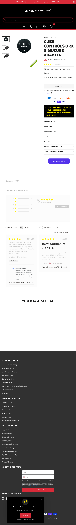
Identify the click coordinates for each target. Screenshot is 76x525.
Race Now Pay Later (8, 368)
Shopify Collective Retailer (10, 420)
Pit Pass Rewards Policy (9, 451)
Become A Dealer (7, 410)
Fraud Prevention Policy (10, 455)
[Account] (44, 26)
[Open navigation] (24, 26)
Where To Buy (6, 413)
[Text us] (37, 26)
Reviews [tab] (9, 181)
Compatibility (50, 132)
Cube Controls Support (55, 151)
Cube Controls (50, 37)
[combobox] (38, 20)
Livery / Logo (6, 417)
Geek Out (48, 127)
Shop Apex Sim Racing (9, 365)
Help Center (6, 430)
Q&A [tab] (17, 181)
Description (49, 122)
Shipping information (54, 146)
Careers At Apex (7, 403)
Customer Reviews (8, 379)
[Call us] (31, 26)
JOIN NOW (38, 489)
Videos (47, 141)
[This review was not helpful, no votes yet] (31, 282)
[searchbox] (12, 227)
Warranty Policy (7, 441)
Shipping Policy (7, 433)
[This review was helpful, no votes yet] (28, 282)
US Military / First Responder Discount (14, 386)
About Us (5, 393)
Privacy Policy (6, 458)
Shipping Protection (8, 437)
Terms (37, 485)
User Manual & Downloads (10, 372)
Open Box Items (7, 382)
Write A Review (62, 206)
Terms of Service (7, 462)
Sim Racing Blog (7, 375)
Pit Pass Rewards (7, 390)
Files (46, 136)
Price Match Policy (8, 448)
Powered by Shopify (51, 518)
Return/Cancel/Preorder (10, 444)
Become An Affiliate (8, 406)
